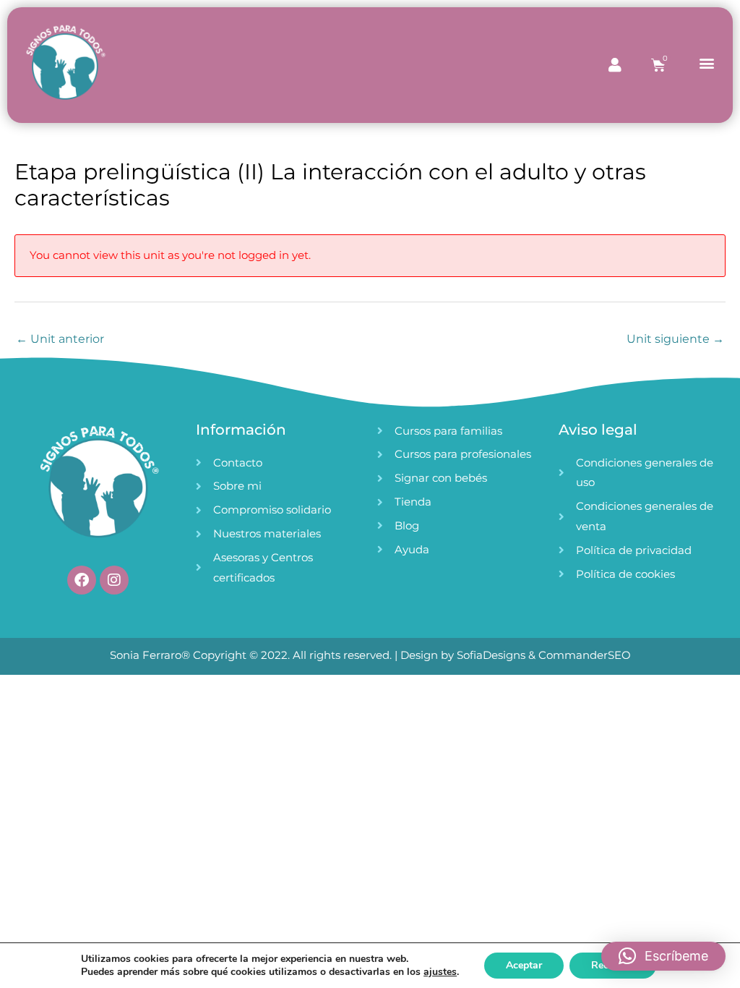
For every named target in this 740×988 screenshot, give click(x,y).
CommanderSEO (583, 655)
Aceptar (524, 965)
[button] (706, 62)
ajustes (440, 972)
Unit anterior (60, 339)
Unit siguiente (675, 339)
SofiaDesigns (491, 655)
